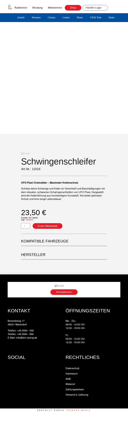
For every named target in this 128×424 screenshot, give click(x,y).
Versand (29, 219)
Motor (80, 17)
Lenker (66, 17)
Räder (112, 17)
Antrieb (21, 17)
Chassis (51, 17)
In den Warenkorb (47, 226)
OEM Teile (95, 17)
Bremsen (36, 17)
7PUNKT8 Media (78, 410)
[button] (122, 17)
